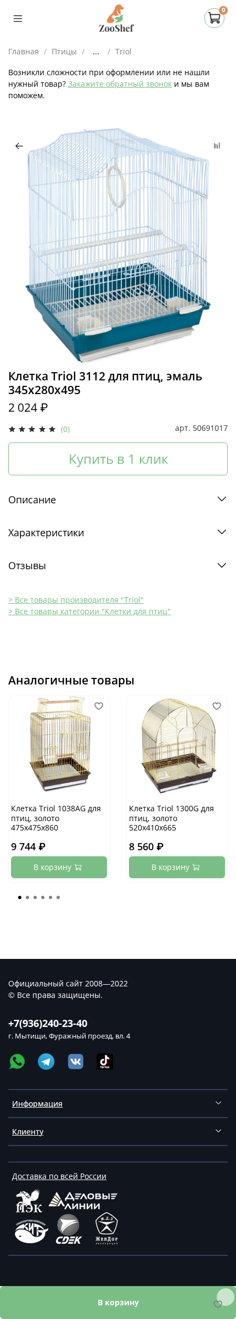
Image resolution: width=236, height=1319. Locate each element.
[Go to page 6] (58, 897)
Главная (23, 51)
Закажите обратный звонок (120, 83)
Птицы (64, 51)
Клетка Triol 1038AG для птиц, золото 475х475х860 (56, 818)
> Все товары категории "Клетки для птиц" (89, 611)
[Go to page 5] (50, 897)
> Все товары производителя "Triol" (76, 599)
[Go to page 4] (42, 897)
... (96, 51)
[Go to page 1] (19, 897)
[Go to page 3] (35, 897)
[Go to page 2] (27, 897)
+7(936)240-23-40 (47, 1023)
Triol (123, 51)
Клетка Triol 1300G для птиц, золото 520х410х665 (171, 818)
